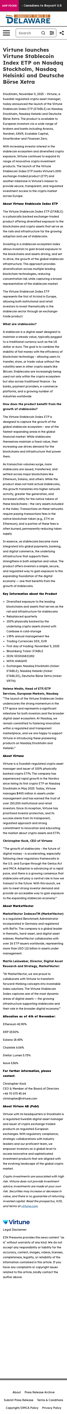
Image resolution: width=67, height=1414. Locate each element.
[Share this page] (61, 32)
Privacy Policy (51, 1408)
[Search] (43, 33)
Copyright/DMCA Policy (22, 1408)
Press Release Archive (39, 1392)
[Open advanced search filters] (52, 33)
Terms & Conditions (50, 1400)
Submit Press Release (18, 1400)
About (17, 1392)
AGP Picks (9, 5)
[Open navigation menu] (6, 32)
